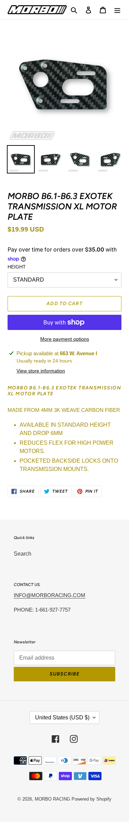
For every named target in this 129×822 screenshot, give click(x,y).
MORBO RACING (52, 799)
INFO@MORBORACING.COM (49, 595)
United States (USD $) (62, 717)
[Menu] (117, 9)
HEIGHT (17, 267)
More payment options (64, 339)
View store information (41, 371)
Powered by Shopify (91, 799)
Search (22, 554)
